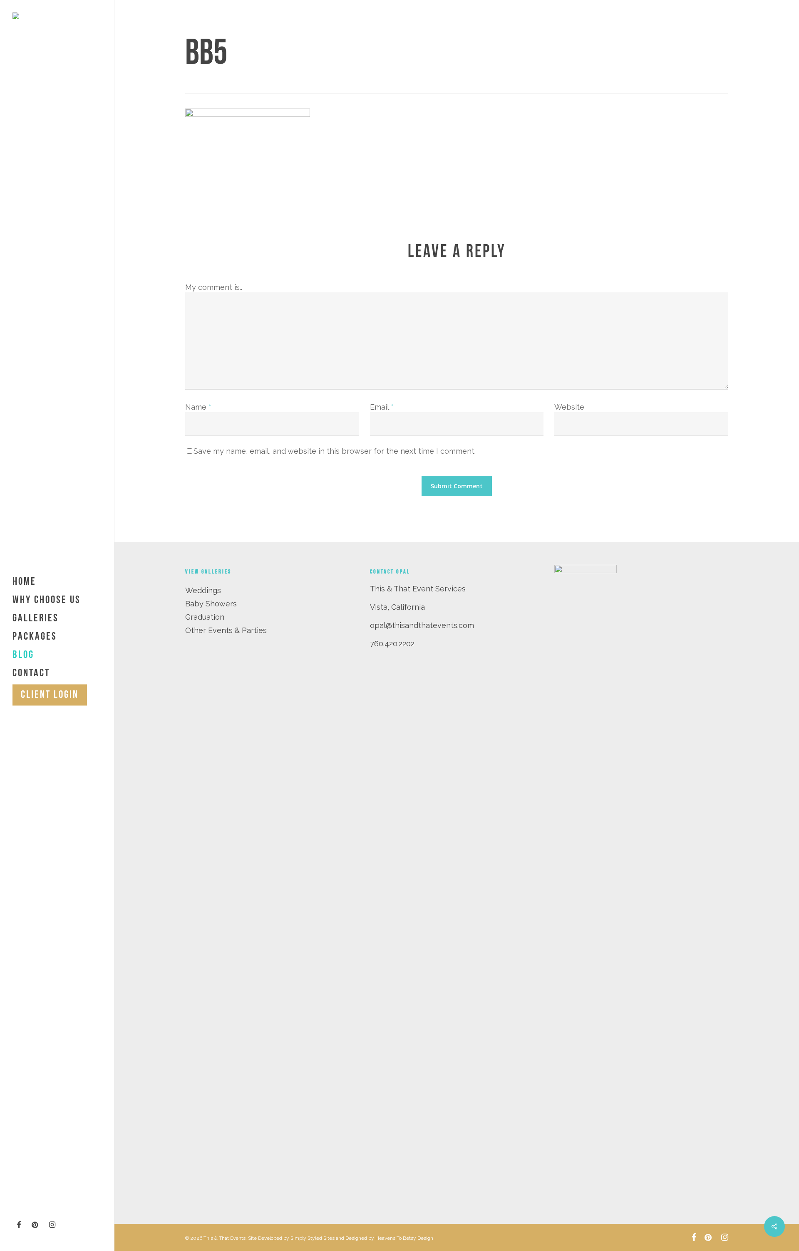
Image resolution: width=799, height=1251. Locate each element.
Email (382, 407)
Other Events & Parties (226, 630)
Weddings (203, 590)
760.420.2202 (392, 643)
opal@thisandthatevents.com (422, 625)
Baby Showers (211, 603)
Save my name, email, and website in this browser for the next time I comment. (335, 451)
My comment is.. (213, 287)
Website (569, 407)
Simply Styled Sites (312, 1238)
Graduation (204, 617)
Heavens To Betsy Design (404, 1238)
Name (198, 407)
